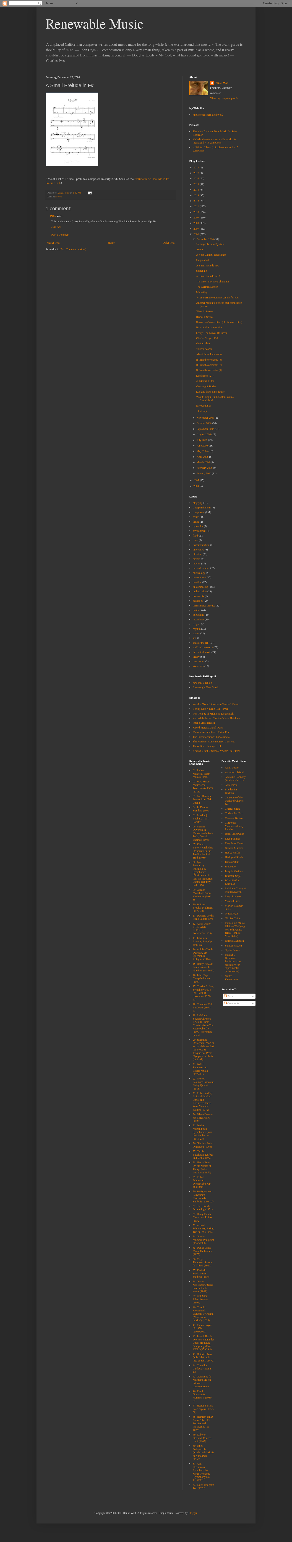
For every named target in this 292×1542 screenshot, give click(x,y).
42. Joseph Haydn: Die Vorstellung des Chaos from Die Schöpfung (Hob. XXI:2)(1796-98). (203, 1342)
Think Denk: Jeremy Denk (207, 746)
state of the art (200, 642)
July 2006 (202, 440)
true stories (199, 661)
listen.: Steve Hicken (204, 722)
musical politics (201, 568)
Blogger (192, 1513)
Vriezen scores (204, 349)
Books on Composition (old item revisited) (219, 322)
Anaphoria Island (234, 772)
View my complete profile (224, 98)
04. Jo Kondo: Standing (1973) (201, 808)
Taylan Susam (232, 950)
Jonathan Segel (233, 875)
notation (197, 582)
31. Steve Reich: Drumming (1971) (203, 1207)
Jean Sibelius (232, 862)
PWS (53, 216)
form (195, 540)
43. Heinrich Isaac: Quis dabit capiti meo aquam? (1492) (203, 1357)
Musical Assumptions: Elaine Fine (211, 732)
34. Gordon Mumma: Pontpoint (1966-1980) (203, 1239)
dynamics (198, 526)
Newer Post (53, 242)
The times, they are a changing (212, 281)
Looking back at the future (210, 391)
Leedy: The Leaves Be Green (211, 333)
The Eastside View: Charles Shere (211, 737)
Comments (233, 1003)
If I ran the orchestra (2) (209, 365)
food (195, 535)
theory (196, 656)
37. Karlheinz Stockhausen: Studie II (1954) (201, 1273)
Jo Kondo (230, 866)
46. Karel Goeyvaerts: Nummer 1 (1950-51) (202, 1396)
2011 (196, 206)
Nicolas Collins (233, 918)
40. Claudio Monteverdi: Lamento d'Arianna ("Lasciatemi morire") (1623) (203, 1313)
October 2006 (204, 423)
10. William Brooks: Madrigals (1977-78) (203, 907)
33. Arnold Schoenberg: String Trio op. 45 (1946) (203, 1228)
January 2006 (204, 473)
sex (194, 638)
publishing (198, 614)
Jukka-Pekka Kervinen (232, 881)
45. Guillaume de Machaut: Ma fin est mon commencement (202, 1381)
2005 (196, 480)
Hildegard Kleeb (234, 857)
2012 (196, 200)
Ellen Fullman (232, 838)
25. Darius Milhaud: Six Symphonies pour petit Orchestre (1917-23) (202, 1131)
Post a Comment (60, 234)
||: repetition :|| (203, 405)
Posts (230, 996)
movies (197, 563)
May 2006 (203, 451)
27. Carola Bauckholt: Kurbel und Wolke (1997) (203, 1154)
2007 (196, 228)
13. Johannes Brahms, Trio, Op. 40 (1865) (202, 941)
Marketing (201, 292)
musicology (199, 572)
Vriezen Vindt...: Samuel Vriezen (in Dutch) (216, 750)
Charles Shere (232, 808)
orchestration (200, 591)
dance (196, 521)
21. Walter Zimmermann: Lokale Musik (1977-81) (200, 1069)
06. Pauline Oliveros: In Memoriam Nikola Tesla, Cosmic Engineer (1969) (203, 832)
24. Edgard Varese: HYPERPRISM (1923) (203, 1117)
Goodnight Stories (206, 386)
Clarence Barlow (234, 818)
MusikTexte (231, 913)
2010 (196, 212)
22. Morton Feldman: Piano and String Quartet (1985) (203, 1083)
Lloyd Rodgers (233, 896)
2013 (196, 195)
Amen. (199, 249)
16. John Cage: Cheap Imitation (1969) (201, 978)
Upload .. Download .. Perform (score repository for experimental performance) (233, 963)
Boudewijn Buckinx (231, 790)
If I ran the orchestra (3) (209, 359)
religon (196, 624)
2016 (196, 178)
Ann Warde (231, 785)
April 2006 (203, 456)
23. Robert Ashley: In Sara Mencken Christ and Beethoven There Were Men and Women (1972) (203, 1101)
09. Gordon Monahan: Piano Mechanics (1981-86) (202, 894)
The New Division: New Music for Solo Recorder (215, 132)
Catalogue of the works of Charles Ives (234, 800)
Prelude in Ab (142, 179)
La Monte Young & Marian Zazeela (235, 889)
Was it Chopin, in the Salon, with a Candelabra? (215, 398)
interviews (198, 549)
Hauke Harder (232, 852)
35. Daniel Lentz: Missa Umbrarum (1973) (202, 1251)
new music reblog (202, 682)
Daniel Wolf (221, 83)
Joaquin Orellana (234, 871)
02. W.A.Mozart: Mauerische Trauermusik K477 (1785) (203, 786)
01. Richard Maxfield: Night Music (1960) (201, 773)
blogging (197, 503)
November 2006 (206, 417)
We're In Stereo (204, 311)
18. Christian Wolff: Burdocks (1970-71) (203, 1007)
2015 (196, 184)
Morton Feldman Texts (234, 907)
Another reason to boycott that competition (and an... (219, 304)
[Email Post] (90, 192)
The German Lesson (207, 286)
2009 (196, 217)
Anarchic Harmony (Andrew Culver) (235, 778)
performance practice (204, 605)
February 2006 (205, 467)
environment (199, 530)
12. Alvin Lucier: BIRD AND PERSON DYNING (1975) (202, 928)
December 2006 (205, 239)
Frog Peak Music (234, 843)
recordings (198, 619)
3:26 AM (56, 226)
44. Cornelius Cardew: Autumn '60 (202, 1368)
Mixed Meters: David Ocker (208, 727)
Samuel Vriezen (233, 945)
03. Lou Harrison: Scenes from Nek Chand (202, 799)
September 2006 (206, 429)
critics (196, 516)
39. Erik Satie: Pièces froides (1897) (200, 1299)
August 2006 (204, 434)
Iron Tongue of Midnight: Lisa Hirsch (213, 713)
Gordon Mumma (234, 848)
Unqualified (202, 260)
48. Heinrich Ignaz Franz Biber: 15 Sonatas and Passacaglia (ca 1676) (203, 1423)
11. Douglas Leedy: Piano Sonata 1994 (203, 917)
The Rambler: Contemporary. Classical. (214, 741)
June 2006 (203, 445)
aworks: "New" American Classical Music (216, 704)
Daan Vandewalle (234, 833)
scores (58, 196)
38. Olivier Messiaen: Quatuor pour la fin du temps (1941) (203, 1286)
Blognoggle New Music (206, 687)
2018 (196, 167)
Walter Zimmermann (232, 977)
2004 (196, 486)
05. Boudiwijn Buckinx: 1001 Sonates (201, 818)
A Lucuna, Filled (205, 381)
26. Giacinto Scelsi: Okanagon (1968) (203, 1144)
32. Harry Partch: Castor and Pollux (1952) (202, 1217)
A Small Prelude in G (207, 265)
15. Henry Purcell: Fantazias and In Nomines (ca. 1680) (203, 967)
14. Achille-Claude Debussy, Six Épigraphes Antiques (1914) (203, 954)
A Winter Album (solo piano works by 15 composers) (215, 148)
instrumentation (201, 545)
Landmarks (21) (205, 375)
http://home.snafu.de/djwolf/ (208, 114)
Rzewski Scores (205, 317)
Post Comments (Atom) (73, 249)
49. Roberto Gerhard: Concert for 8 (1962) (202, 1438)
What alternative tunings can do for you (217, 297)
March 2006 (204, 462)
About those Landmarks (209, 354)
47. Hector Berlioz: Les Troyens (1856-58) (203, 1409)
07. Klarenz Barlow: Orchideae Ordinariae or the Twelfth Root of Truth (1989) (203, 850)
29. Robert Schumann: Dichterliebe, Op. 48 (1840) (202, 1181)
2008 (196, 223)
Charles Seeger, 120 (207, 338)
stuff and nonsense (203, 647)
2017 (196, 173)
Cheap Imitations (202, 507)
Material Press (232, 901)
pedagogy (198, 600)
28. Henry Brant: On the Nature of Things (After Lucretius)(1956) (202, 1167)
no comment (199, 577)
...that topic (202, 411)
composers (198, 512)
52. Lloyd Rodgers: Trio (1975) (203, 1486)
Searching (201, 270)
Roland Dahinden (234, 940)
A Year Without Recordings (211, 254)
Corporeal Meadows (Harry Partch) (234, 826)
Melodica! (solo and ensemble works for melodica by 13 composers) (215, 140)
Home (111, 242)
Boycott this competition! (209, 327)
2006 (196, 234)
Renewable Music (94, 23)
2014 (196, 189)
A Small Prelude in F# (208, 276)
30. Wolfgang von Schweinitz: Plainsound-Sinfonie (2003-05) (203, 1196)
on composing (200, 586)
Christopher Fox (234, 813)
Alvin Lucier (232, 767)
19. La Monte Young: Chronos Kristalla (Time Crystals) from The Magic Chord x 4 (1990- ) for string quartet (203, 1025)
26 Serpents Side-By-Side (210, 244)
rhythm (197, 628)
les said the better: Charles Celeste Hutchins (216, 718)
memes (196, 559)
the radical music (202, 652)
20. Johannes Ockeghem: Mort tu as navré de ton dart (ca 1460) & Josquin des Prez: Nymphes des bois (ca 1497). (203, 1049)
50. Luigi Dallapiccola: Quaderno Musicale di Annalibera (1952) (203, 1452)
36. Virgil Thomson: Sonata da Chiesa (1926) (202, 1262)
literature (197, 554)
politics (197, 610)
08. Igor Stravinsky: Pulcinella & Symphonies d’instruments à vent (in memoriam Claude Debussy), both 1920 (203, 873)
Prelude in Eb (161, 179)
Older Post (169, 242)
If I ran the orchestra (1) (209, 370)
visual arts (198, 666)
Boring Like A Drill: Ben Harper (210, 708)
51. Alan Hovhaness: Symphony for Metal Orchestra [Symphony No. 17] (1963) (201, 1472)
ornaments (198, 596)
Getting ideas (203, 343)
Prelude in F (53, 183)
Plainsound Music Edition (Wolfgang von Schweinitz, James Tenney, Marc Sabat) (235, 929)
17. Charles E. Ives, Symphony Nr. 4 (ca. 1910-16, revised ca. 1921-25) (203, 992)
